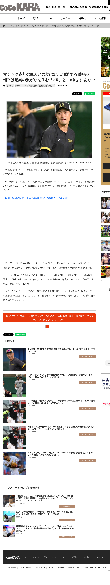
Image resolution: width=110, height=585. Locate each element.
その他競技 (100, 18)
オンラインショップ (32, 557)
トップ (21, 18)
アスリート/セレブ (16, 26)
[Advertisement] (46, 50)
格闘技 (82, 18)
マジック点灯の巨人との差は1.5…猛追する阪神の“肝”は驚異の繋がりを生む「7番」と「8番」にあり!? (64, 26)
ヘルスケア (100, 557)
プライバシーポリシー (92, 567)
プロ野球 (10, 86)
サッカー (65, 18)
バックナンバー (39, 567)
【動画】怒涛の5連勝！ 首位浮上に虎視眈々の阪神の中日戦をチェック (37, 198)
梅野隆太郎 (33, 86)
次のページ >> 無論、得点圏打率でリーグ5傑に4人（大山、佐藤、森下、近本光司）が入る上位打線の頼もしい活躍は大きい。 (49, 318)
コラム (51, 86)
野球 (35, 18)
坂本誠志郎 (43, 86)
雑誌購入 (51, 567)
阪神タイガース (21, 86)
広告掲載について (74, 567)
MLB (49, 18)
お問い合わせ (11, 567)
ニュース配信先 (25, 567)
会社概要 (61, 567)
